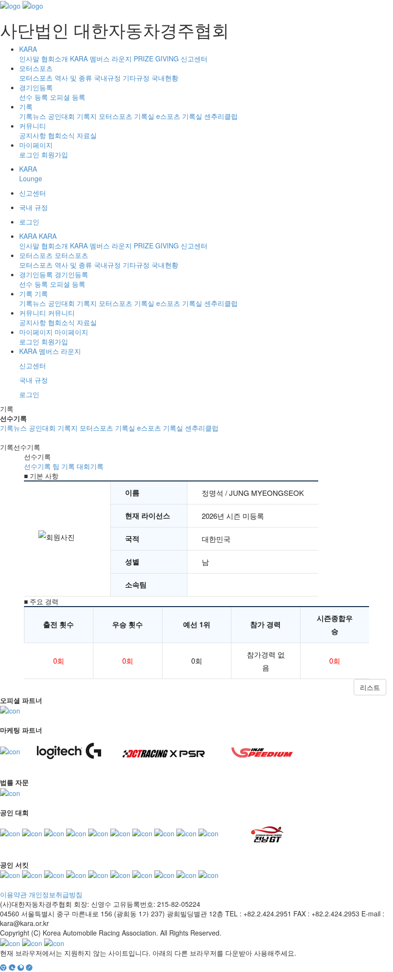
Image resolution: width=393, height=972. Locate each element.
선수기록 (37, 466)
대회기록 (90, 466)
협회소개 (54, 58)
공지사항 (32, 135)
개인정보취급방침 (55, 894)
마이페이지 (36, 145)
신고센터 (194, 58)
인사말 (29, 58)
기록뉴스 (32, 116)
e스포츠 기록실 (179, 116)
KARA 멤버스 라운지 (101, 58)
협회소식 (61, 135)
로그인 (29, 154)
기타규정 (136, 77)
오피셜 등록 (67, 97)
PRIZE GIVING (156, 58)
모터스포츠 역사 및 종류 (55, 77)
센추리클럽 (221, 116)
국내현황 (164, 77)
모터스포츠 (36, 68)
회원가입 (54, 154)
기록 (26, 106)
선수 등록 (33, 97)
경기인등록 (36, 87)
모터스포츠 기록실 (126, 116)
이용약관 (13, 894)
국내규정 (107, 77)
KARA (28, 49)
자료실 (87, 135)
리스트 (370, 687)
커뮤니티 (32, 125)
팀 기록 (64, 466)
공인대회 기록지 (72, 116)
